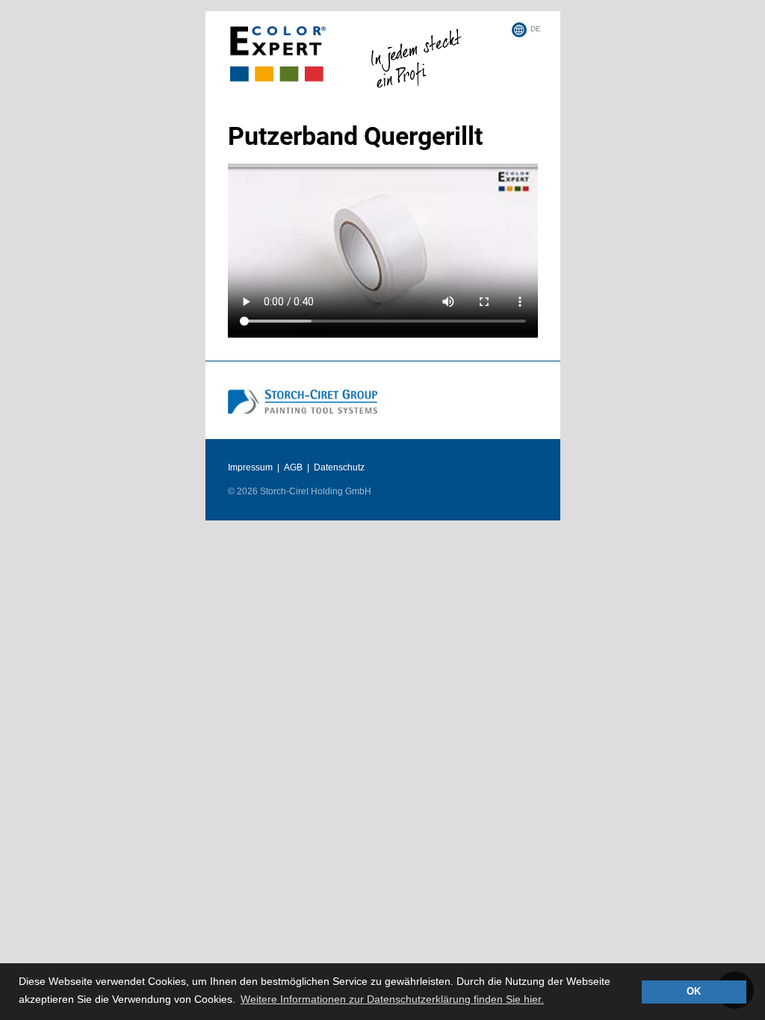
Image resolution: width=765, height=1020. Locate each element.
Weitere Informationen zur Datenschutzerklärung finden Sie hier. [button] (392, 999)
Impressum (250, 467)
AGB (293, 467)
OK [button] (694, 991)
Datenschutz (339, 467)
